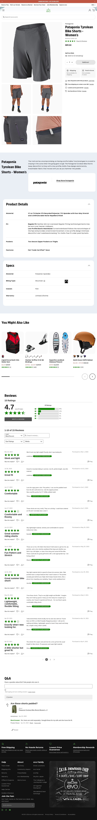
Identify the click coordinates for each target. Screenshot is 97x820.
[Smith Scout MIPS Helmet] (84, 343)
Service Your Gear (39, 5)
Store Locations (39, 765)
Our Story (20, 765)
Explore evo (63, 5)
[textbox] (48, 686)
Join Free (91, 80)
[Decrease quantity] (67, 62)
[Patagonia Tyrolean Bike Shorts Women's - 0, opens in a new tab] (14, 709)
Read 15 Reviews (81, 41)
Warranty (5, 776)
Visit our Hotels (15, 5)
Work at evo (21, 780)
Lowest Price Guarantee (6, 785)
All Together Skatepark (37, 787)
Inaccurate (37, 723)
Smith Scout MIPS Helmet (83, 360)
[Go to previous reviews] (43, 659)
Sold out (85, 62)
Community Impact (24, 769)
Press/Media (21, 773)
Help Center (6, 789)
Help (4, 762)
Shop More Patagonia (65, 180)
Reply (31, 723)
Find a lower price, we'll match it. (59, 752)
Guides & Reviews (8, 793)
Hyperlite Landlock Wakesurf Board (56, 361)
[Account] (90, 10)
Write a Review (18, 419)
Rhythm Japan (38, 776)
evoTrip (35, 773)
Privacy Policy (49, 814)
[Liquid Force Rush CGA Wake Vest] (13, 343)
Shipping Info (6, 769)
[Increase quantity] (72, 62)
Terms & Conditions (60, 814)
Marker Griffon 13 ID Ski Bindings (34, 361)
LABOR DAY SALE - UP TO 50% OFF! (48, 1)
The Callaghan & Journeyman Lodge (40, 781)
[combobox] (48, 17)
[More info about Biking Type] (44, 281)
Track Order (6, 765)
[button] (48, 409)
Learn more (31, 692)
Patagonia (69, 24)
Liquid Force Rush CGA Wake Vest (10, 361)
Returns (4, 773)
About (20, 762)
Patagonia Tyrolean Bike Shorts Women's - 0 (33, 710)
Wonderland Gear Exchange (39, 792)
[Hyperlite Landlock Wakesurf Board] (60, 343)
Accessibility (71, 814)
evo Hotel (36, 769)
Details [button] (91, 84)
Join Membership (52, 5)
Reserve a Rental (27, 5)
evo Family (38, 762)
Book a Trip (5, 5)
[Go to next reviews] (54, 659)
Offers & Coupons (8, 780)
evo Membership (23, 776)
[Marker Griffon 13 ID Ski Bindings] (36, 343)
